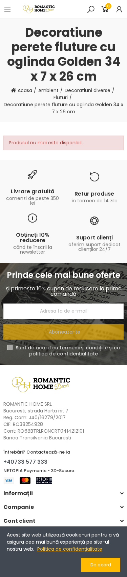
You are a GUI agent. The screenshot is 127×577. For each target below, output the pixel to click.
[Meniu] (7, 9)
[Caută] (90, 9)
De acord (100, 564)
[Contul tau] (119, 9)
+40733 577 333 (25, 462)
